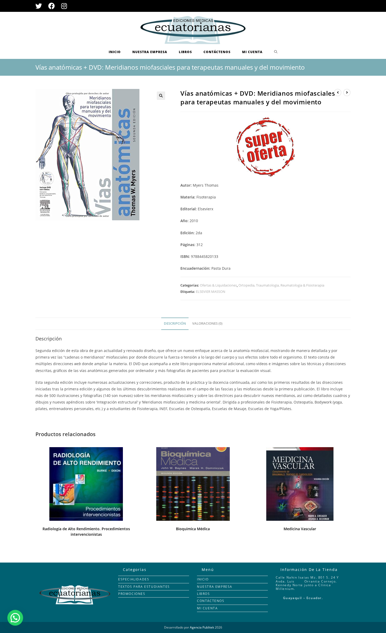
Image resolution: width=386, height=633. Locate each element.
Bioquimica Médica (193, 528)
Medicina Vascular (300, 528)
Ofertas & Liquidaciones (218, 285)
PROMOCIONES (131, 593)
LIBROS (203, 593)
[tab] (175, 324)
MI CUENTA (207, 608)
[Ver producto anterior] (337, 92)
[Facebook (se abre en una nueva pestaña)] (51, 6)
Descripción (175, 323)
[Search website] (275, 52)
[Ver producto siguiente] (347, 92)
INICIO (203, 579)
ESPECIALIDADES (133, 579)
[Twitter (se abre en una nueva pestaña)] (40, 6)
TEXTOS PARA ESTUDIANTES (144, 586)
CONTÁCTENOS (211, 601)
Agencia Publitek (202, 627)
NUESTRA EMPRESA (214, 586)
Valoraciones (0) (207, 323)
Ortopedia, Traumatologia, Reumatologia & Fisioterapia (281, 285)
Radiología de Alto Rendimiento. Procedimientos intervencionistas (86, 531)
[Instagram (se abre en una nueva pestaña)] (64, 6)
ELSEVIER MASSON (210, 291)
